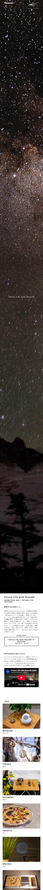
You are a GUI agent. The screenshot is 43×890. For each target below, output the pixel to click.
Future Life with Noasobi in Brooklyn (21, 641)
